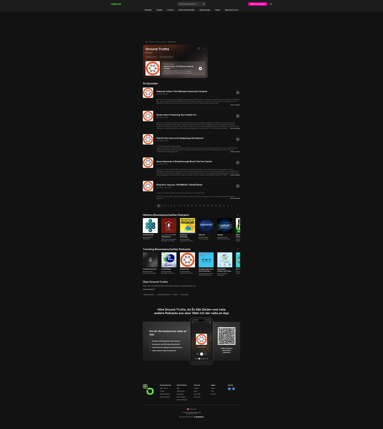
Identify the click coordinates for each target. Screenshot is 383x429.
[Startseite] (146, 42)
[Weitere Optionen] (204, 48)
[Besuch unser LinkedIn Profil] (229, 389)
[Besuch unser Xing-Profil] (233, 389)
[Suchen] (204, 4)
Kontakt (196, 388)
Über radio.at (164, 388)
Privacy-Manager (182, 399)
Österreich (192, 409)
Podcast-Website (148, 289)
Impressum (180, 394)
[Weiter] (237, 214)
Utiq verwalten (181, 397)
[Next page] (227, 206)
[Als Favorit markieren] (198, 48)
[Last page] (231, 206)
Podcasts (159, 10)
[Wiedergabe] (200, 68)
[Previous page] (155, 206)
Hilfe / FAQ (197, 394)
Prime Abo (197, 397)
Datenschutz (181, 391)
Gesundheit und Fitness (166, 57)
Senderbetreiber (165, 397)
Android (213, 394)
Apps (195, 391)
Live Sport (170, 10)
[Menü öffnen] (271, 4)
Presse (162, 391)
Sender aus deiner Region (186, 10)
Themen (217, 10)
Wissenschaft (184, 294)
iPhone (213, 388)
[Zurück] (232, 214)
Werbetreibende (165, 394)
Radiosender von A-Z (231, 10)
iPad (212, 391)
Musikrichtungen (205, 10)
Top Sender (148, 10)
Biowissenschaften (152, 57)
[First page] (151, 206)
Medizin (175, 294)
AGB (178, 388)
